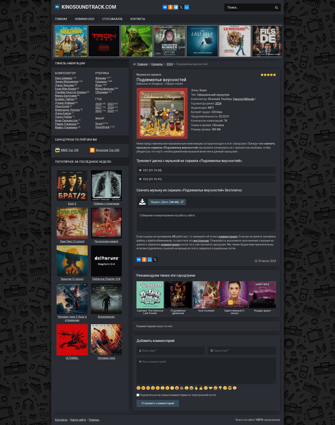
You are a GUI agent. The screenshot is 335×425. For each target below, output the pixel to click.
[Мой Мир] (186, 7)
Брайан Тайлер (64, 99)
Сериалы (101, 81)
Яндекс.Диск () (165, 202)
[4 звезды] (271, 74)
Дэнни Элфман (65, 102)
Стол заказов (112, 19)
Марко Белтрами (66, 95)
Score (99, 123)
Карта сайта (78, 419)
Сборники (101, 92)
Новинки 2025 (84, 19)
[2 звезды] (265, 74)
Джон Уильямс (64, 85)
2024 (111, 107)
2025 (111, 111)
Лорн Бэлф (62, 106)
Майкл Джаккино (66, 127)
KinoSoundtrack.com (88, 7)
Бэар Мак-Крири (65, 88)
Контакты (137, 19)
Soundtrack (102, 127)
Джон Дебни (63, 116)
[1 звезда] (262, 74)
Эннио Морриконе (66, 81)
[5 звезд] (274, 74)
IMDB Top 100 (70, 150)
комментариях (228, 236)
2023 (111, 104)
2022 (98, 111)
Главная (61, 19)
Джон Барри (63, 113)
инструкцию (201, 240)
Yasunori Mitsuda (243, 99)
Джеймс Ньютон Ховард (71, 92)
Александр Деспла (67, 109)
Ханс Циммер (63, 78)
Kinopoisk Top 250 (107, 150)
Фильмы (100, 78)
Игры (98, 85)
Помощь (94, 419)
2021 (98, 107)
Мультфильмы (104, 88)
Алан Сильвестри (66, 120)
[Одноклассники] (170, 7)
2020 (98, 104)
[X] (181, 7)
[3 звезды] (268, 74)
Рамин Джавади (65, 124)
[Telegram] (176, 7)
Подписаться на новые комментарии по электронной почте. (178, 395)
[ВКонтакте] (165, 7)
